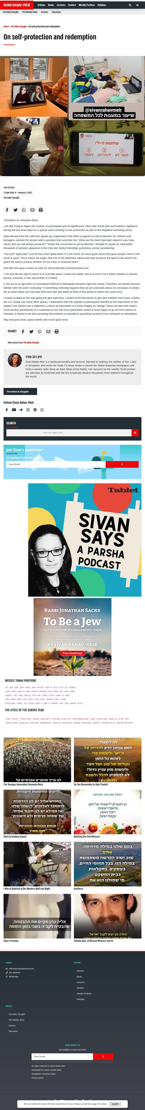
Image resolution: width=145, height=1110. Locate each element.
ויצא (34, 687)
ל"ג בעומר (57, 723)
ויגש (11, 687)
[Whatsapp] (42, 409)
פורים (121, 719)
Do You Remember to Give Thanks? (91, 784)
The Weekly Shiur (30, 12)
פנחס (19, 699)
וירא (55, 687)
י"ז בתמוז (96, 723)
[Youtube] (14, 409)
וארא (66, 691)
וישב (22, 687)
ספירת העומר (11, 723)
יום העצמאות (45, 723)
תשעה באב (86, 723)
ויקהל (13, 691)
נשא (57, 699)
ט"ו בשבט (113, 719)
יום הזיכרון (34, 723)
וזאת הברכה (10, 703)
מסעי (7, 699)
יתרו (50, 691)
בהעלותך (50, 699)
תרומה (35, 691)
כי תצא (47, 703)
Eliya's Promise (11, 941)
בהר (15, 695)
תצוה (28, 691)
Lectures (61, 5)
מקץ (16, 687)
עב (137, 5)
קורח (37, 699)
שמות (72, 691)
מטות (13, 699)
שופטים (54, 703)
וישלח (27, 687)
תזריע (51, 695)
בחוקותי (8, 695)
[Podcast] (35, 409)
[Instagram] (28, 409)
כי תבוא (39, 703)
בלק (25, 699)
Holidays (102, 5)
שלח (42, 699)
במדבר (63, 699)
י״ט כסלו (15, 719)
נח (66, 687)
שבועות (77, 723)
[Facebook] (7, 409)
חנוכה (92, 719)
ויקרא (67, 695)
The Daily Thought (11, 12)
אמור (21, 695)
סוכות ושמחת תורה (80, 719)
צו (62, 695)
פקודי (7, 691)
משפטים (42, 691)
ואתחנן (73, 703)
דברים (80, 703)
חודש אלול (128, 723)
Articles (41, 5)
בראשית (72, 687)
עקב (66, 703)
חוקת (30, 699)
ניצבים (31, 703)
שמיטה (36, 719)
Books (51, 5)
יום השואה (23, 723)
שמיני (57, 695)
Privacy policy (37, 1078)
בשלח (55, 691)
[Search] (135, 432)
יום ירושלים (67, 723)
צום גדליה (55, 719)
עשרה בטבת (102, 719)
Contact (72, 5)
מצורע (44, 695)
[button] (130, 5)
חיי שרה (48, 687)
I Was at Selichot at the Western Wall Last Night (27, 889)
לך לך (61, 687)
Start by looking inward (15, 837)
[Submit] (122, 464)
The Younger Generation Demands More (23, 784)
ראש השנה (45, 719)
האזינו (19, 703)
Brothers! (78, 889)
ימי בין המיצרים (108, 723)
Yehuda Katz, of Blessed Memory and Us (93, 941)
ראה (61, 703)
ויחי (6, 687)
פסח (127, 719)
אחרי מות (36, 695)
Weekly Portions (87, 5)
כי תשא (21, 691)
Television (56, 12)
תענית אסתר (25, 719)
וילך (25, 703)
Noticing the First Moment (87, 837)
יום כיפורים (66, 719)
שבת (8, 719)
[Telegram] (21, 409)
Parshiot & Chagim (18, 391)
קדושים (27, 695)
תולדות (40, 687)
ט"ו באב (120, 723)
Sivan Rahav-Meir (16, 5)
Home (6, 26)
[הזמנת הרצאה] (84, 540)
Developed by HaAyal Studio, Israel (46, 1070)
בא (61, 691)
